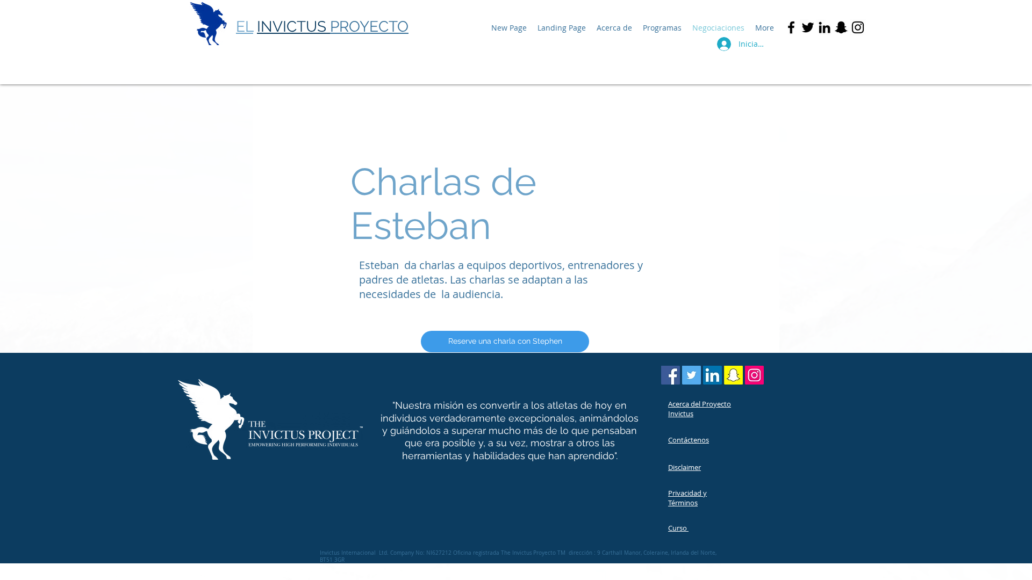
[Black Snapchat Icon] (841, 27)
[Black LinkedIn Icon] (824, 27)
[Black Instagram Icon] (858, 27)
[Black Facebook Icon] (791, 27)
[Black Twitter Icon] (808, 27)
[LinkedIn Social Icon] (712, 375)
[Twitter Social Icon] (691, 375)
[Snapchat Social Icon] (733, 375)
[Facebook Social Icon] (670, 375)
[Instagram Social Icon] (754, 375)
